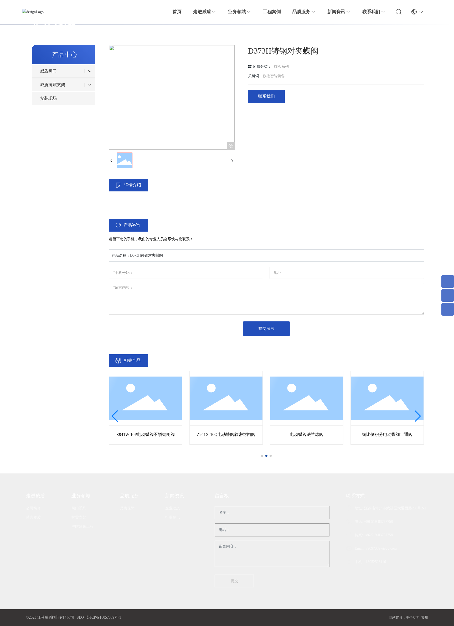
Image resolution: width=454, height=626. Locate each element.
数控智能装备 (274, 76)
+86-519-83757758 (378, 522)
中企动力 (413, 617)
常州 (424, 617)
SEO (80, 617)
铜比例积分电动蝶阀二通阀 (387, 434)
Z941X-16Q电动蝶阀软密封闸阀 (226, 434)
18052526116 (376, 562)
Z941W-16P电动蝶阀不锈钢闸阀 (145, 434)
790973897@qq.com (381, 548)
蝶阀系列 (281, 67)
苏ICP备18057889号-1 (103, 617)
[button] (262, 456)
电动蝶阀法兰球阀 (306, 434)
